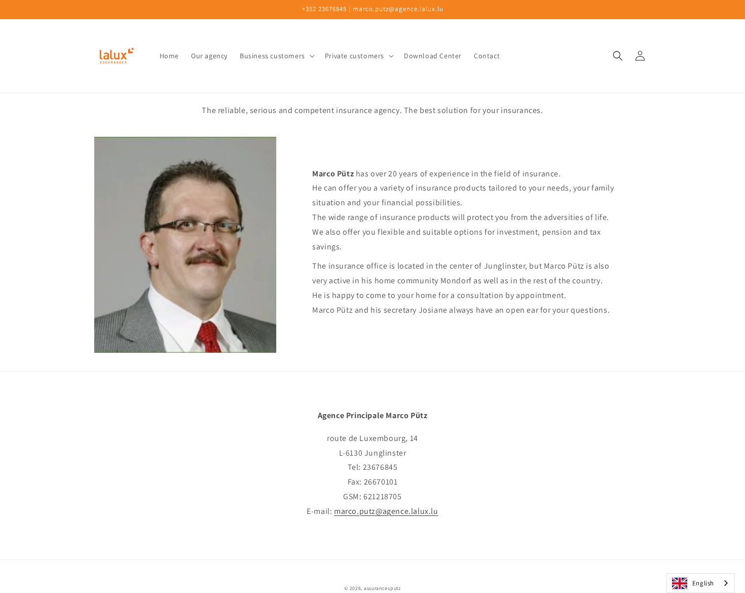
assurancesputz (382, 588)
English (703, 583)
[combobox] (700, 583)
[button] (276, 55)
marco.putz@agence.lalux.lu (386, 511)
